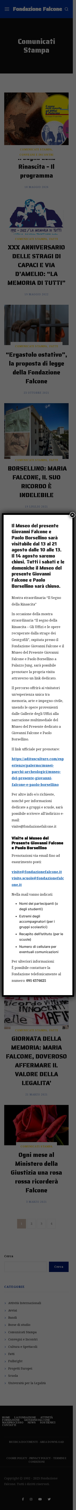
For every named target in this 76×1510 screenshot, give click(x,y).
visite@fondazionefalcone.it (37, 871)
